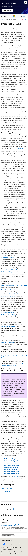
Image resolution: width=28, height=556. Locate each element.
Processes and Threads (11, 19)
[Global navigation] (1, 16)
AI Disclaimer (4, 547)
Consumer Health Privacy (7, 551)
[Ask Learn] (23, 19)
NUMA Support (18, 148)
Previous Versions (14, 547)
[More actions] (25, 19)
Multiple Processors (6, 488)
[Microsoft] (14, 16)
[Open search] (21, 16)
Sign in (25, 16)
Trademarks (4, 554)
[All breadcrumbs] (2, 19)
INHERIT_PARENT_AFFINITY (8, 257)
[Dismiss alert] (25, 2)
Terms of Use (20, 551)
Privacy (10, 549)
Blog (21, 547)
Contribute (4, 549)
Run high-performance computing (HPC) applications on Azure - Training (11, 524)
